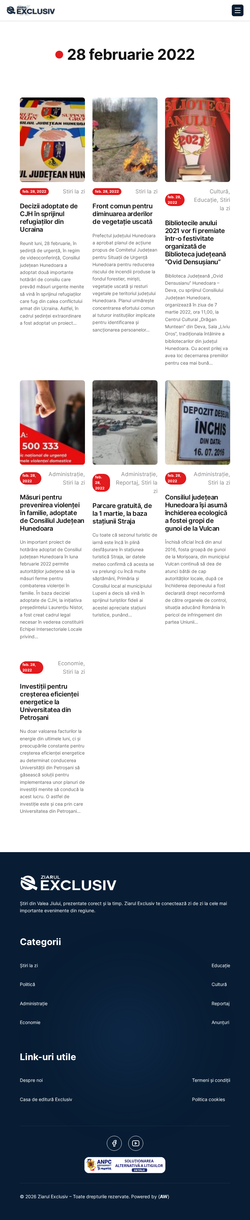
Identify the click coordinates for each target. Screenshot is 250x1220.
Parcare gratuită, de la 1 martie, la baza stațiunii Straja (122, 513)
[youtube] (135, 1143)
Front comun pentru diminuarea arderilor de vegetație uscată (122, 214)
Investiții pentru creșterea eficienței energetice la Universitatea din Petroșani (49, 701)
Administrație (66, 474)
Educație (205, 200)
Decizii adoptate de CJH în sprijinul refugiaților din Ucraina (49, 217)
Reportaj (127, 482)
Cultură (219, 191)
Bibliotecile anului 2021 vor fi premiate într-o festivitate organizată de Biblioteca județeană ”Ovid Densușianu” (195, 242)
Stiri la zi (74, 191)
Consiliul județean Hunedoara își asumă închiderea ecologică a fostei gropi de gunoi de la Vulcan (196, 512)
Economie (70, 663)
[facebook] (114, 1143)
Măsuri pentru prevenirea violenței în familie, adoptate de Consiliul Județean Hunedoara (52, 512)
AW (164, 1196)
